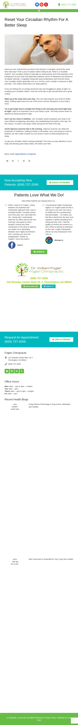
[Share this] (13, 161)
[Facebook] (37, 5)
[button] (39, 11)
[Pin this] (29, 161)
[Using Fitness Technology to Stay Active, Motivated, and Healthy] (39, 478)
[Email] (7, 371)
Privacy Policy (50, 718)
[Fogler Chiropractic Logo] (14, 4)
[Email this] (7, 161)
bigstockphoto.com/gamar (25, 154)
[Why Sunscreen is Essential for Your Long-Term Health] (39, 633)
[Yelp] (46, 5)
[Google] (42, 5)
